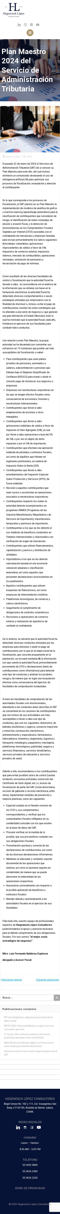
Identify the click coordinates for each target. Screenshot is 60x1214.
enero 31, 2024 (13, 156)
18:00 (29, 156)
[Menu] (30, 32)
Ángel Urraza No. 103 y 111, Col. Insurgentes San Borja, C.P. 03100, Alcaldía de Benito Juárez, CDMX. (30, 1107)
